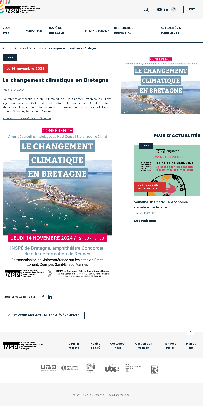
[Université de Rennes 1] (69, 368)
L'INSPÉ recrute (74, 345)
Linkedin (166, 9)
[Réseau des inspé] (154, 369)
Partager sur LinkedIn (49, 296)
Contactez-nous (117, 345)
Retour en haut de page (190, 331)
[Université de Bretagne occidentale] (48, 368)
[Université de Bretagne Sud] (112, 368)
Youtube (159, 9)
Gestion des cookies (143, 345)
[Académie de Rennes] (133, 368)
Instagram (173, 9)
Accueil (6, 48)
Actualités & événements (171, 30)
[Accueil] (23, 9)
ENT (192, 9)
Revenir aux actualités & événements (46, 315)
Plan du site (191, 345)
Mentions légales (169, 345)
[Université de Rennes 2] (90, 368)
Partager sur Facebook (42, 296)
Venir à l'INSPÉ (95, 345)
